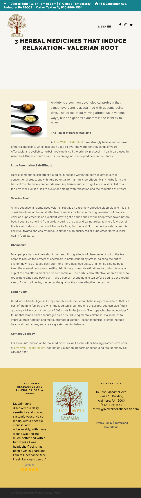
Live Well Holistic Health (69, 142)
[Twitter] (131, 24)
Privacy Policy (103, 422)
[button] (102, 26)
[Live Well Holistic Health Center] (17, 25)
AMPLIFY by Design (49, 492)
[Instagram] (125, 24)
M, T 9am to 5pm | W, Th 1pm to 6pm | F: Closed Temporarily (47, 3)
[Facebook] (120, 24)
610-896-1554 (72, 7)
